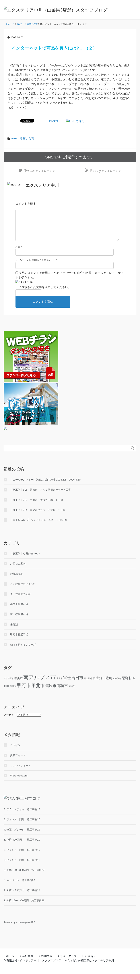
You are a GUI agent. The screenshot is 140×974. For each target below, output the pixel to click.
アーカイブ (10, 714)
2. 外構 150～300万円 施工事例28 (24, 900)
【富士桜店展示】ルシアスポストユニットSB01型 (38, 519)
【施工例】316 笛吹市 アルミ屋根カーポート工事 (40, 489)
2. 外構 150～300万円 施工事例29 (24, 869)
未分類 (14, 624)
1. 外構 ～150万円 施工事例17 (22, 890)
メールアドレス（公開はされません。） (35, 260)
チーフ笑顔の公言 (22, 138)
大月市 (60, 678)
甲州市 (13, 686)
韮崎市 (72, 686)
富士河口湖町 (102, 678)
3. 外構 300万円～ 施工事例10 (22, 839)
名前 (17, 247)
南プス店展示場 (19, 604)
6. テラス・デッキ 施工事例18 (22, 809)
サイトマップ (68, 956)
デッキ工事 (9, 678)
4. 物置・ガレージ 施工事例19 (22, 829)
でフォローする (39, 171)
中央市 (18, 678)
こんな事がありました (23, 583)
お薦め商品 (16, 573)
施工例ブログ (28, 798)
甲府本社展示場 (19, 634)
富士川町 (88, 678)
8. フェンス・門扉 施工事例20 (22, 819)
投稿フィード (18, 755)
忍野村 (127, 678)
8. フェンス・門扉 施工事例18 (22, 859)
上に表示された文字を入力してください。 (43, 287)
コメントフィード (20, 765)
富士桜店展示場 (19, 614)
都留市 (62, 686)
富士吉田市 (73, 678)
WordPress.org (19, 775)
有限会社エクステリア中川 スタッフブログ (33, 960)
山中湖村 (117, 678)
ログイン (15, 745)
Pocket (53, 121)
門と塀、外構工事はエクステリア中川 (90, 960)
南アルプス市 (39, 677)
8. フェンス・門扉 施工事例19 (22, 849)
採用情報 (46, 956)
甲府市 (24, 685)
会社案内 (27, 956)
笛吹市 (50, 686)
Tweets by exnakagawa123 (19, 922)
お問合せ (90, 956)
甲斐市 (38, 685)
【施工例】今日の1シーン (25, 553)
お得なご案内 (18, 563)
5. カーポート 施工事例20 (19, 880)
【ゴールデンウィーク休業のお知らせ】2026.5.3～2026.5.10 (45, 479)
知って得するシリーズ (23, 644)
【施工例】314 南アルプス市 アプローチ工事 (38, 509)
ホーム (10, 956)
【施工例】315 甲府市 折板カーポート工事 (36, 499)
